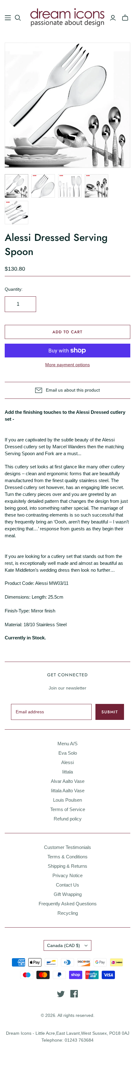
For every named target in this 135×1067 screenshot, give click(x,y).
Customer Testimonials (67, 847)
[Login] (113, 17)
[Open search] (18, 18)
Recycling (67, 913)
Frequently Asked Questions (68, 903)
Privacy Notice (67, 875)
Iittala (67, 771)
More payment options (67, 364)
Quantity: (14, 289)
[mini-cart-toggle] (125, 17)
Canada (63, 945)
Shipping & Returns (67, 866)
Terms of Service (67, 809)
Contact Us (67, 884)
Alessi (67, 762)
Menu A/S (67, 743)
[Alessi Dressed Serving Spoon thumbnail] (16, 186)
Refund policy (68, 818)
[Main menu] (8, 18)
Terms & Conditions (67, 856)
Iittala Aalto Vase (67, 790)
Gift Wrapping (68, 894)
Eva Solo (67, 753)
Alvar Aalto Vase (67, 781)
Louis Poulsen (67, 800)
